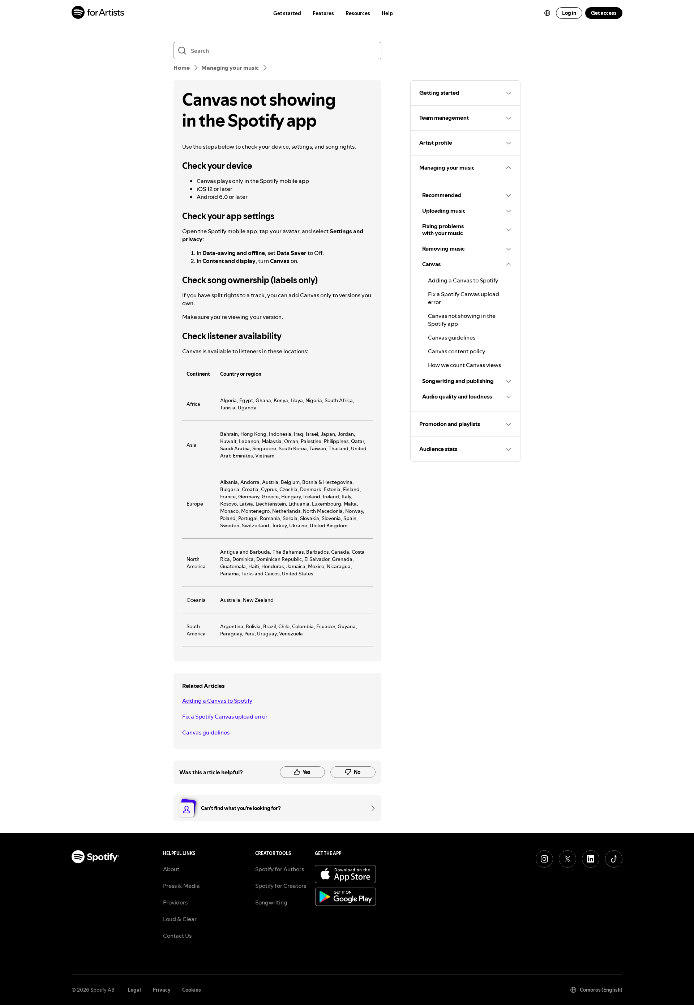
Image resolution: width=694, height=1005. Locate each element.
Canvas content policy (456, 351)
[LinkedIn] (590, 859)
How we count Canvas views (464, 365)
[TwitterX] (567, 859)
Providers (175, 902)
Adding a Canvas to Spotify (217, 700)
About (171, 869)
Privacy (162, 989)
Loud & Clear (180, 919)
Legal (134, 989)
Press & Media (181, 886)
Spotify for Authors (279, 869)
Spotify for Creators (280, 886)
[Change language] (547, 13)
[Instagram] (544, 859)
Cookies (191, 989)
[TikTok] (613, 859)
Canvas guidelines (206, 732)
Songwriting (271, 902)
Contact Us (177, 936)
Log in (569, 13)
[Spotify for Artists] (98, 13)
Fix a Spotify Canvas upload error (224, 716)
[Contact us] (370, 808)
